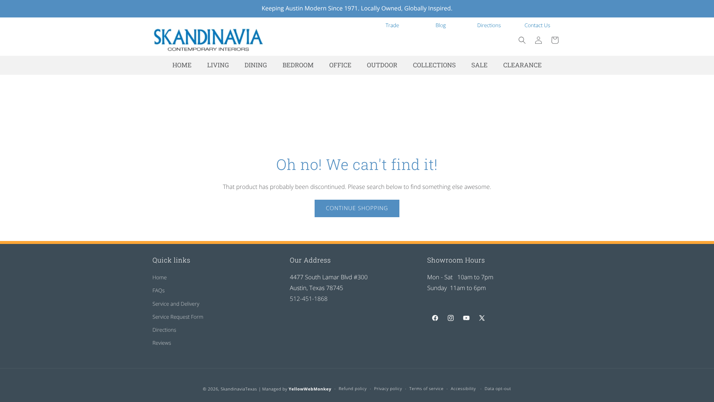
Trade (392, 25)
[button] (522, 40)
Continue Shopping (357, 208)
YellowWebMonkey (310, 389)
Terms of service (426, 389)
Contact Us (537, 25)
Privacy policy (388, 389)
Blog (440, 25)
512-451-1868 (309, 299)
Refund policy (353, 389)
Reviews (161, 343)
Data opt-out (498, 389)
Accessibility (463, 389)
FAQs (158, 290)
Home (159, 277)
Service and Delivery (175, 304)
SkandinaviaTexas (239, 389)
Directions (489, 25)
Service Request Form (177, 317)
